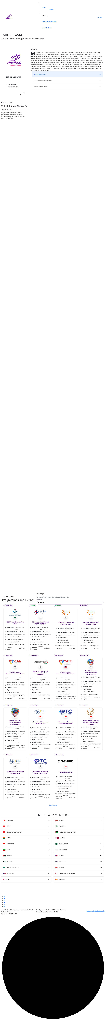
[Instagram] (20, 91)
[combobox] (70, 603)
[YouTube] (4, 907)
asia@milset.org (13, 86)
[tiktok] (4, 897)
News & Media (47, 28)
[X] (4, 901)
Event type (39, 599)
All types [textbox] (41, 603)
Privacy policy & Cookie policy (96, 911)
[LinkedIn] (4, 903)
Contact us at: (12, 84)
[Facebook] (4, 899)
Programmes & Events (49, 21)
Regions (45, 15)
